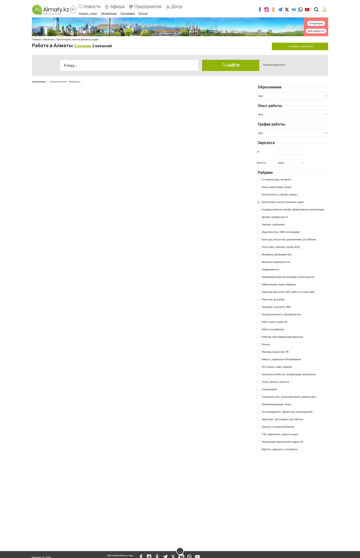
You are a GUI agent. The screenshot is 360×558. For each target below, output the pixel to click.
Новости (91, 6)
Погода (143, 13)
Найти (232, 65)
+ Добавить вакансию (300, 46)
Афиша (117, 6)
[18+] (50, 9)
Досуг (177, 6)
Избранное (74, 82)
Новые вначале (58, 82)
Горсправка (128, 13)
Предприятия (147, 6)
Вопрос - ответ (88, 13)
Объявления (109, 13)
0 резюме (82, 46)
